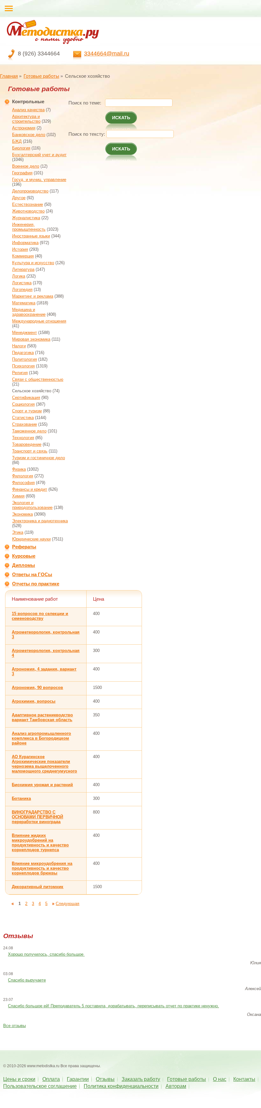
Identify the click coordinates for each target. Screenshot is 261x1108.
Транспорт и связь (29, 451)
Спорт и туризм (27, 411)
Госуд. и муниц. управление (39, 179)
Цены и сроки (19, 1079)
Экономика (22, 514)
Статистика (23, 417)
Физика (19, 469)
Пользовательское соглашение (40, 1086)
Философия (23, 482)
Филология (22, 476)
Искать (121, 117)
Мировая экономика (31, 339)
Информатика (25, 242)
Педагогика (23, 352)
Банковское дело (28, 134)
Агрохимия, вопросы (33, 701)
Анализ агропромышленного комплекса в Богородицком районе (41, 738)
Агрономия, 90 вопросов (37, 687)
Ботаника (21, 798)
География (22, 172)
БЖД (17, 141)
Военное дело (25, 166)
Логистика (22, 282)
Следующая (67, 903)
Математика (23, 303)
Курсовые (23, 556)
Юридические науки (31, 539)
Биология (21, 148)
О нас (219, 1079)
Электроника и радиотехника (40, 520)
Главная (9, 76)
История (20, 249)
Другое (18, 197)
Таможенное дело (29, 431)
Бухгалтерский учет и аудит (39, 154)
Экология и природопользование (32, 505)
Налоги (19, 346)
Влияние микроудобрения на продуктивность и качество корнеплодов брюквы (42, 868)
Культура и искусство (33, 262)
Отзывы (105, 1079)
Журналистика (26, 217)
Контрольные (28, 101)
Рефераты (24, 546)
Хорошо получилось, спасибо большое (46, 954)
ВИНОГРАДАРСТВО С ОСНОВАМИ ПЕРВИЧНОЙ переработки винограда (37, 817)
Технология (23, 437)
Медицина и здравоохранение (29, 312)
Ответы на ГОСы (32, 574)
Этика (17, 532)
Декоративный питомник (37, 886)
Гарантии (78, 1079)
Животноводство (28, 211)
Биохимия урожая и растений (42, 784)
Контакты (244, 1079)
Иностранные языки (31, 236)
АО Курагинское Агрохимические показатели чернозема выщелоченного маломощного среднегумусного (44, 763)
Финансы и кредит (29, 489)
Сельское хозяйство (31, 390)
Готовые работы (41, 76)
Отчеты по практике (35, 583)
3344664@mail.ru (106, 53)
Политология (24, 359)
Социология (23, 404)
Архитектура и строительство (26, 119)
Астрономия (23, 128)
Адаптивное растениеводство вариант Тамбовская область (42, 717)
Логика (18, 276)
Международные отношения (39, 321)
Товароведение (26, 444)
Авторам (176, 1086)
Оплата (51, 1079)
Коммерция (23, 256)
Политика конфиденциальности (121, 1086)
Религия (20, 372)
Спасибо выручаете (27, 980)
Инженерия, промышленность (29, 227)
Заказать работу (141, 1079)
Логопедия (22, 289)
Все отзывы (14, 1025)
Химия (18, 496)
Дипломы (23, 565)
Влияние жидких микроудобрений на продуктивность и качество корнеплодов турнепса (40, 842)
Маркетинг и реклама (32, 296)
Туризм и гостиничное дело (38, 457)
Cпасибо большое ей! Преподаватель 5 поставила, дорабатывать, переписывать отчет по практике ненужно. (113, 1005)
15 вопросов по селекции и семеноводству (40, 616)
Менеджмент (24, 332)
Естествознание (27, 204)
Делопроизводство (30, 191)
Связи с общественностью (37, 379)
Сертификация (26, 397)
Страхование (24, 424)
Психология (23, 366)
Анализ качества (28, 109)
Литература (23, 269)
